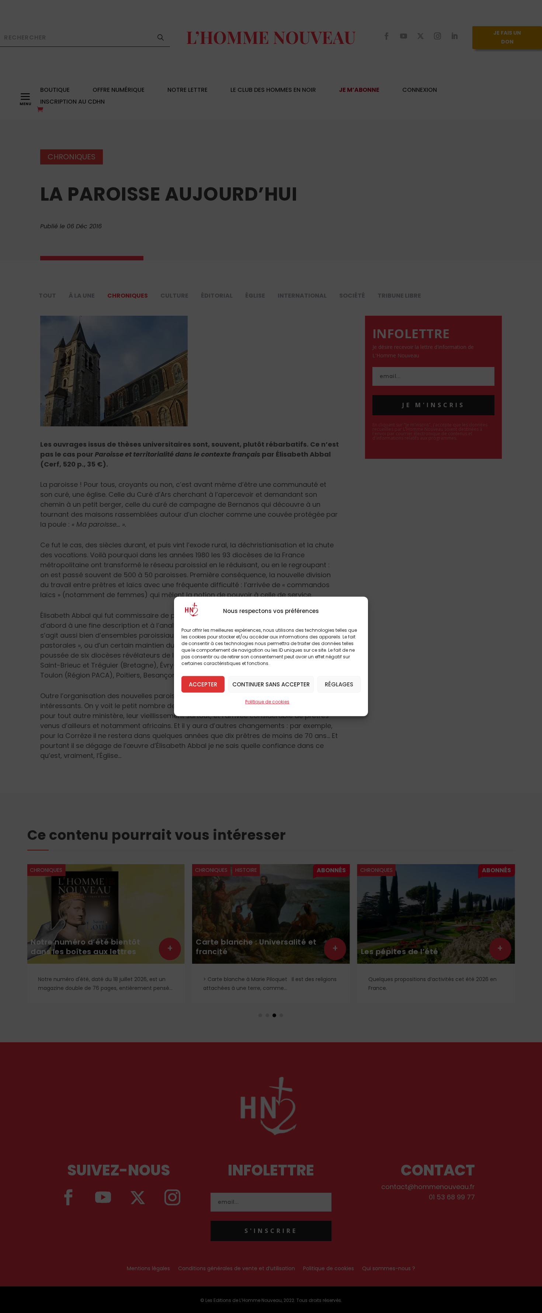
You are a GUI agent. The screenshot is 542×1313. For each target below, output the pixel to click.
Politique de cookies (267, 702)
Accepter (203, 684)
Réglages (339, 684)
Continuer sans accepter (271, 684)
